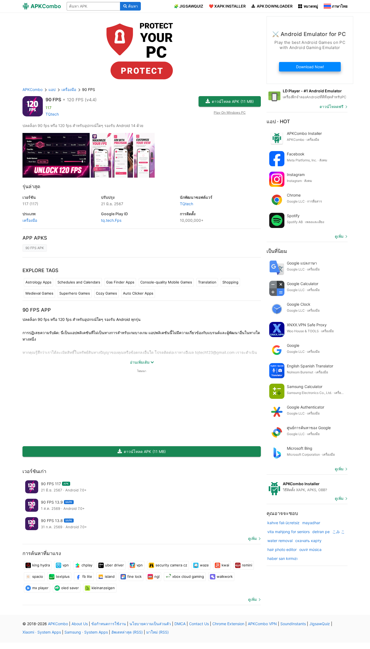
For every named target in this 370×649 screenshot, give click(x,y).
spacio (37, 576)
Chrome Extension (228, 623)
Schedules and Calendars (78, 282)
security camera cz (171, 565)
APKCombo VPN (262, 623)
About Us (80, 623)
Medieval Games (39, 293)
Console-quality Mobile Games (166, 282)
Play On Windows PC (230, 112)
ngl (157, 576)
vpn (66, 565)
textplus (63, 576)
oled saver (70, 588)
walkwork (225, 576)
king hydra (41, 565)
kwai (225, 565)
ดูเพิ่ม (252, 538)
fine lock (134, 576)
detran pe (321, 531)
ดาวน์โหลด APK (233, 101)
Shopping (230, 282)
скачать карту (308, 540)
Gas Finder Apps (120, 282)
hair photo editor (282, 549)
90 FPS (53, 99)
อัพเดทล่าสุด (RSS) (127, 632)
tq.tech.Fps (111, 220)
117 (30, 203)
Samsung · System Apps (86, 632)
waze (204, 565)
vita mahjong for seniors (288, 531)
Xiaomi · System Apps (41, 632)
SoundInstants (293, 623)
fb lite (87, 576)
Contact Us (199, 623)
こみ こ (338, 531)
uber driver (114, 565)
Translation (207, 282)
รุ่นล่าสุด (31, 186)
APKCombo (32, 89)
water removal (280, 540)
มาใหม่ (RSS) (157, 632)
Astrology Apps (38, 282)
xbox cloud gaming (188, 576)
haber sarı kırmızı (282, 558)
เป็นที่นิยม (277, 251)
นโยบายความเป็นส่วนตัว (150, 623)
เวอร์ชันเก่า (34, 471)
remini (247, 565)
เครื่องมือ (29, 220)
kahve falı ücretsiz (283, 522)
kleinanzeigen (103, 588)
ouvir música (310, 549)
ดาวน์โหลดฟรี (331, 106)
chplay (87, 565)
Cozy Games (106, 293)
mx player (40, 588)
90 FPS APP (36, 310)
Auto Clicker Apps (138, 293)
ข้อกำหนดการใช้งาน (108, 623)
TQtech (52, 114)
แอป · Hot (278, 121)
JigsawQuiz (319, 623)
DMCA (180, 623)
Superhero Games (74, 293)
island (110, 576)
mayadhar (311, 522)
